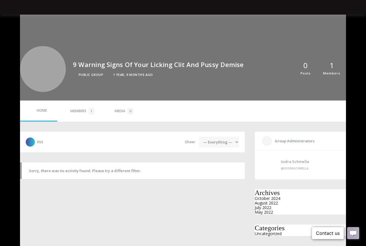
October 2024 (267, 198)
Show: (190, 141)
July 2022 (263, 207)
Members (81, 111)
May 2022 (264, 212)
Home (42, 110)
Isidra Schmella (295, 161)
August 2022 (266, 203)
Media (123, 111)
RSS (40, 142)
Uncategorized (268, 233)
